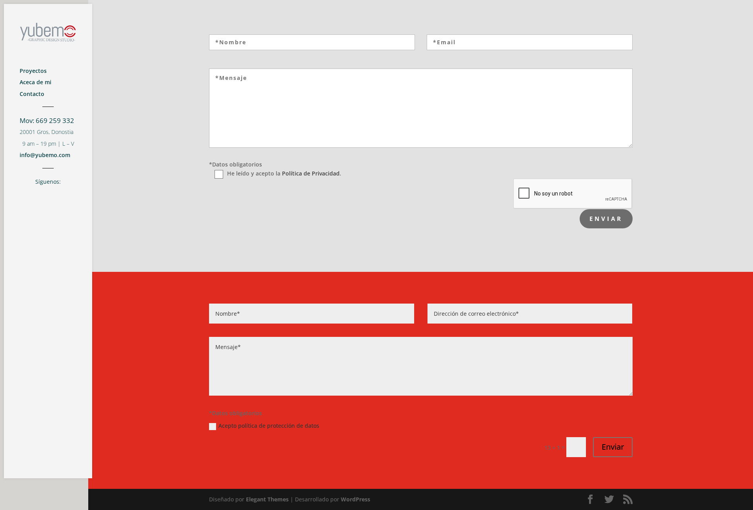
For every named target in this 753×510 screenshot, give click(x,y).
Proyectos (33, 71)
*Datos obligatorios (235, 164)
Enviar (613, 446)
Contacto (32, 95)
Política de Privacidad (311, 173)
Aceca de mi (35, 83)
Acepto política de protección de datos (268, 425)
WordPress (355, 499)
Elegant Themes (267, 499)
